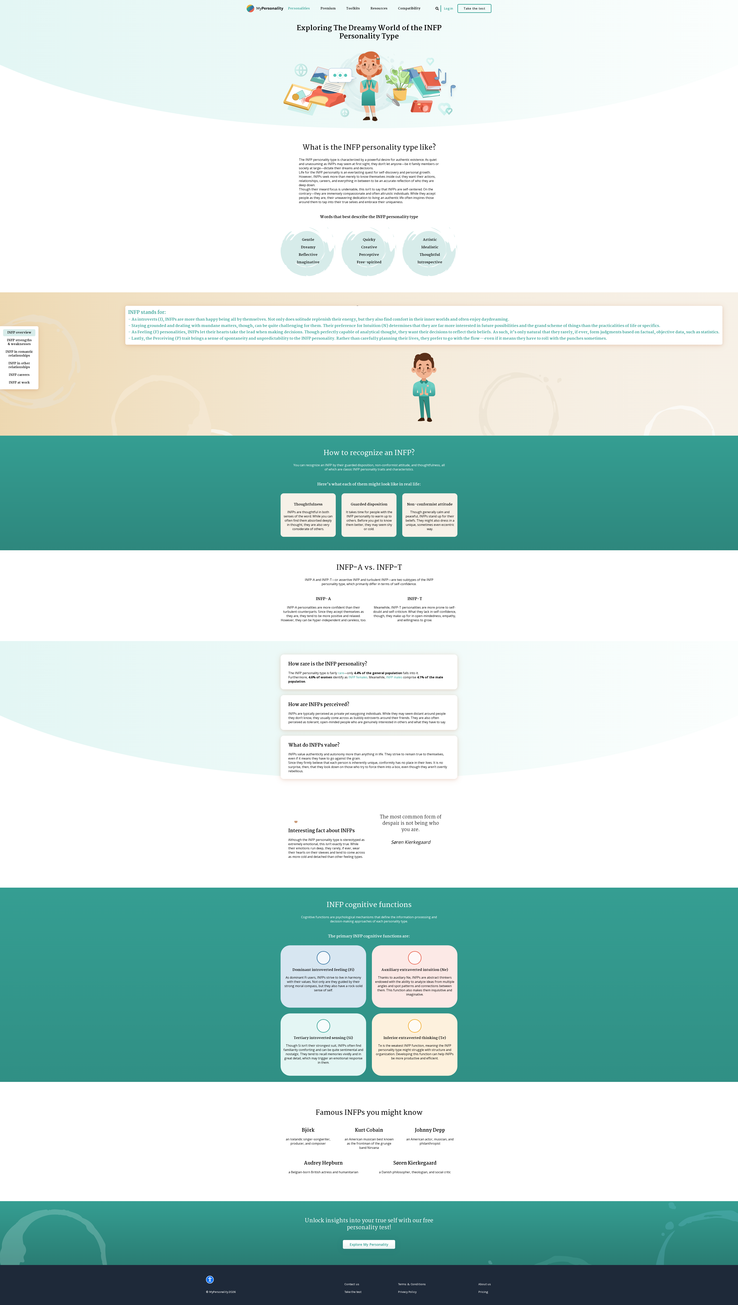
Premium (328, 9)
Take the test (474, 8)
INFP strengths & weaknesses (19, 342)
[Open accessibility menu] (210, 1279)
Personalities (299, 9)
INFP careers (19, 375)
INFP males (394, 677)
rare (341, 673)
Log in (448, 8)
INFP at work (19, 382)
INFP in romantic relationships (19, 353)
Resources (379, 9)
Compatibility (409, 9)
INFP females (357, 677)
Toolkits (353, 9)
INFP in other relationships (19, 365)
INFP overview (19, 332)
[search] (437, 8)
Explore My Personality (369, 1244)
